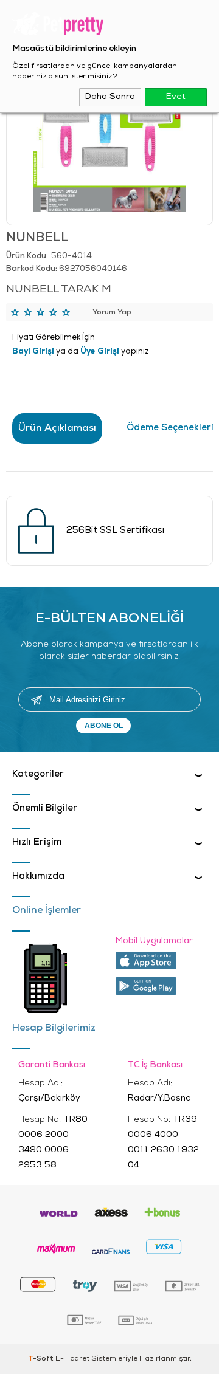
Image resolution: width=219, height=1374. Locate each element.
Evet (176, 96)
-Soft (41, 1358)
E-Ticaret (72, 1358)
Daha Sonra (110, 96)
